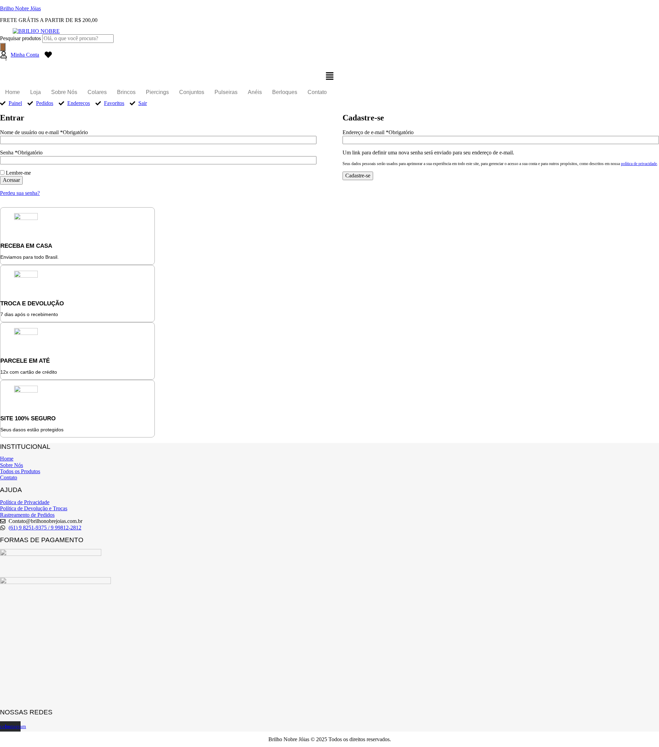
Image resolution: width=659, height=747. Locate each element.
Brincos (126, 92)
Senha (21, 152)
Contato (317, 92)
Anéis (255, 92)
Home (12, 92)
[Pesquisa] (2, 47)
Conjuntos (191, 92)
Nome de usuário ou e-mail (44, 132)
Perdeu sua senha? (20, 193)
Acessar (11, 180)
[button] (329, 76)
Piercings (157, 92)
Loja (35, 92)
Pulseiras (226, 92)
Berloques (284, 92)
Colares (97, 92)
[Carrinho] (3, 63)
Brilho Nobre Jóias (20, 8)
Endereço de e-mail (378, 132)
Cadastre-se (357, 175)
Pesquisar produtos (21, 38)
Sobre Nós (64, 92)
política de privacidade (639, 163)
